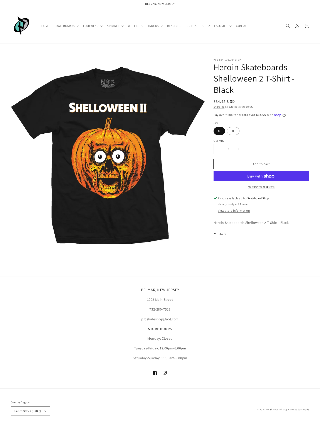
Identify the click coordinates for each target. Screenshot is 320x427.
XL (233, 131)
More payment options (261, 186)
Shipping (219, 106)
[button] (66, 25)
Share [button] (223, 234)
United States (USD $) (27, 411)
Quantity (219, 140)
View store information (234, 211)
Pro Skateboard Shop (277, 409)
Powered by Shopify (298, 409)
